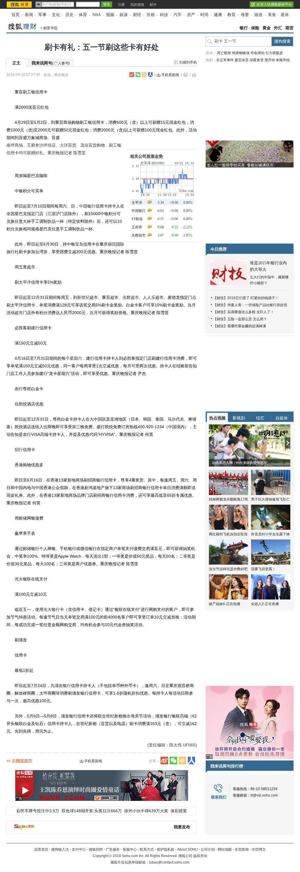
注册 (121, 5)
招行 (19, 449)
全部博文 (259, 849)
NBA (96, 15)
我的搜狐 (137, 5)
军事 (42, 15)
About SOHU (187, 849)
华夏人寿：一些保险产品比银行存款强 (257, 305)
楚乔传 (270, 60)
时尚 (204, 15)
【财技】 (220, 298)
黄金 (266, 28)
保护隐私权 (165, 849)
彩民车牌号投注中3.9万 (37, 810)
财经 (137, 15)
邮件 (153, 5)
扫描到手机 (188, 62)
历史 (69, 15)
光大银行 (51, 609)
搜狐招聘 (96, 849)
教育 (231, 15)
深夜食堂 (257, 60)
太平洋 (137, 203)
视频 (110, 15)
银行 (244, 28)
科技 (164, 15)
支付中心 (79, 849)
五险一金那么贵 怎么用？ (247, 319)
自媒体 (281, 418)
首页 (15, 15)
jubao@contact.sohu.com (169, 862)
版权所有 (200, 856)
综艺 (260, 418)
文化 (56, 15)
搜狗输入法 (60, 849)
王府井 (137, 227)
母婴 (245, 15)
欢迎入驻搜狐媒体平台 (274, 4)
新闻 (29, 15)
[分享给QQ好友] (144, 74)
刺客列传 (283, 60)
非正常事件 (225, 60)
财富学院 (50, 28)
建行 (35, 327)
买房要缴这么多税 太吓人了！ (250, 312)
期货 (289, 28)
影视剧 (239, 418)
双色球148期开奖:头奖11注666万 (92, 810)
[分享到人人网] (150, 74)
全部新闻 (242, 849)
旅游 (258, 15)
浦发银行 (62, 685)
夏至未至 (242, 60)
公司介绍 (208, 849)
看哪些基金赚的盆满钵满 (246, 326)
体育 (83, 15)
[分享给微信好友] (173, 760)
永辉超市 (139, 235)
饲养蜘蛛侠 (241, 53)
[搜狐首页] (20, 4)
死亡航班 (224, 53)
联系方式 (147, 849)
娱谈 (124, 15)
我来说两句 (51, 63)
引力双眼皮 (274, 53)
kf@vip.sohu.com (264, 795)
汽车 (177, 15)
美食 (272, 15)
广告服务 (113, 849)
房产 (191, 15)
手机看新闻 (170, 75)
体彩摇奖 (179, 810)
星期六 (76, 358)
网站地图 (225, 849)
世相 (150, 15)
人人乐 (149, 297)
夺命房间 (257, 53)
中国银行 (139, 211)
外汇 (278, 28)
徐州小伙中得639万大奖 (146, 810)
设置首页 (41, 849)
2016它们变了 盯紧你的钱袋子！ (253, 298)
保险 (255, 28)
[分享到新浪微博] (131, 74)
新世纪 (83, 297)
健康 (218, 15)
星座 (285, 15)
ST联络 (137, 219)
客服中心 (130, 849)
